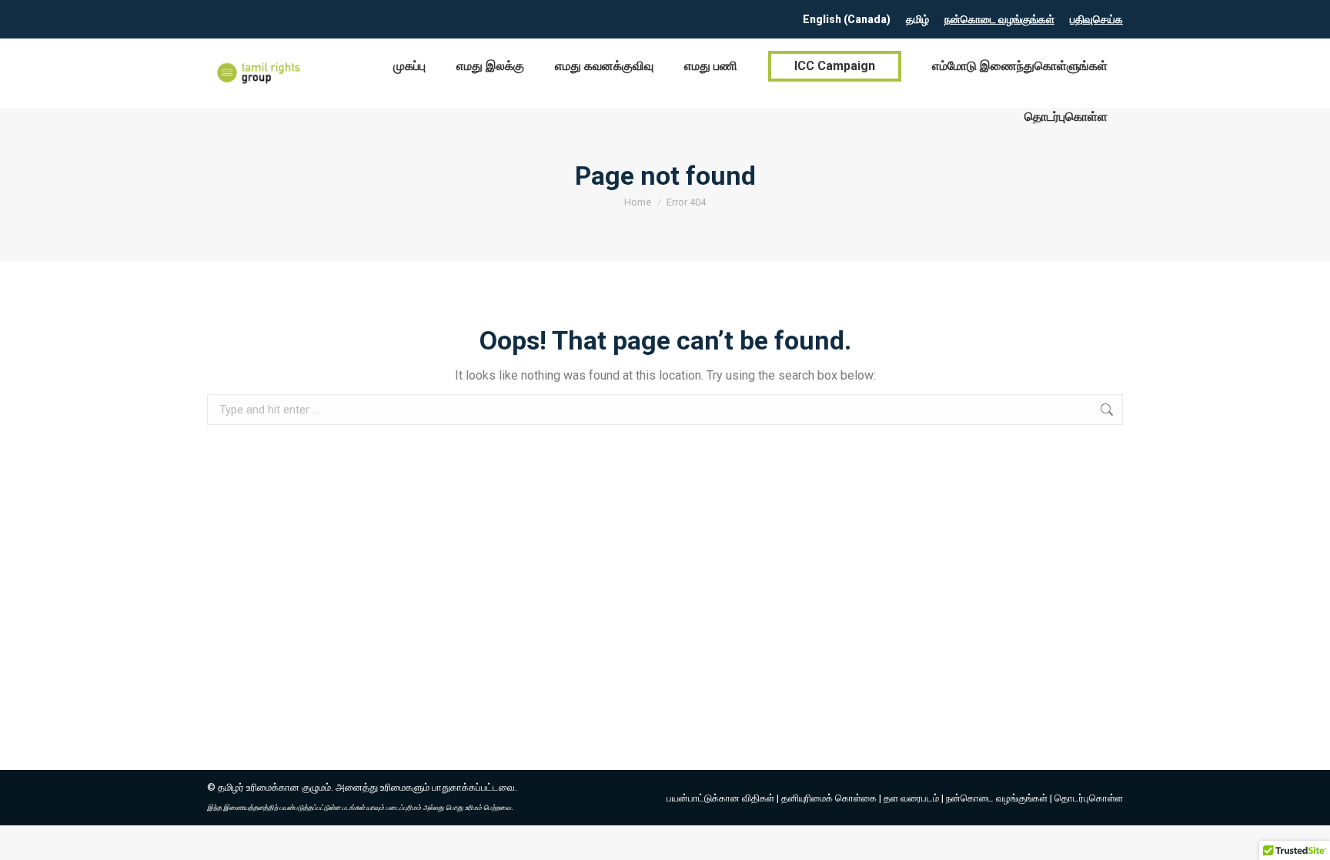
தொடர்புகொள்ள (1088, 798)
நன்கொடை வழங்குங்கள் (999, 19)
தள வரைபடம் (911, 798)
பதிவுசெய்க (1096, 19)
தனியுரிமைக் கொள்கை (829, 798)
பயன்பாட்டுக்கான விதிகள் (720, 798)
